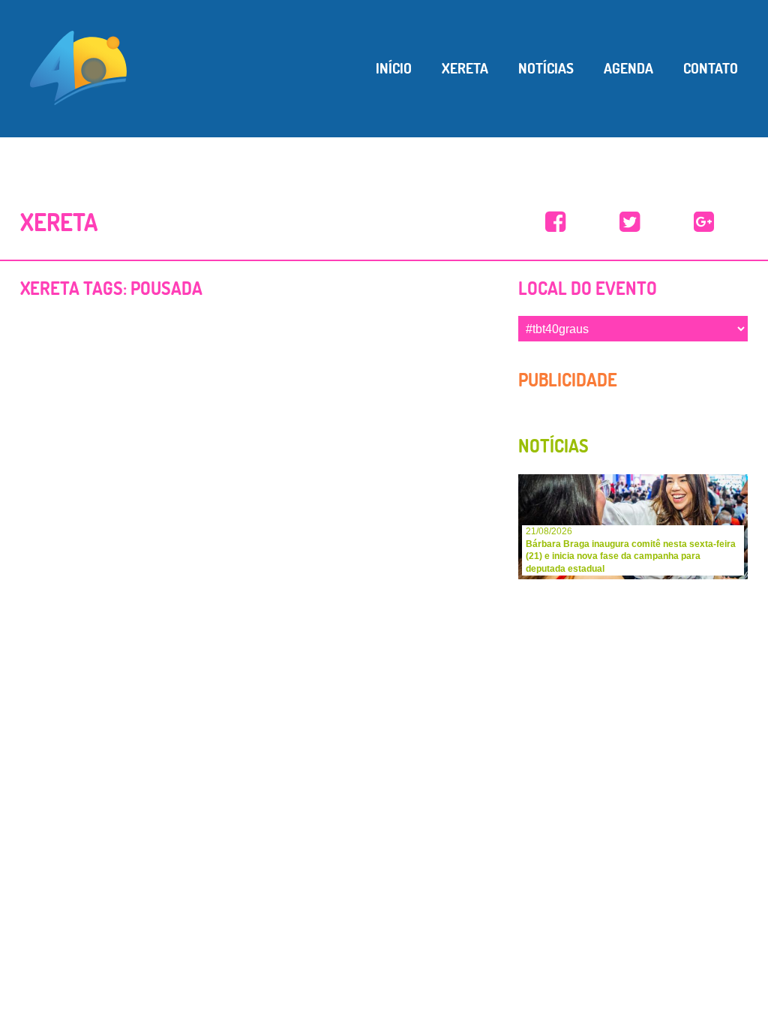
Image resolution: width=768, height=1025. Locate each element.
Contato (710, 68)
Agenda (628, 68)
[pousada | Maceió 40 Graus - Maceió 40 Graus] (555, 222)
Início (394, 68)
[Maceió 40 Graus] (79, 66)
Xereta (465, 68)
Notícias (546, 68)
